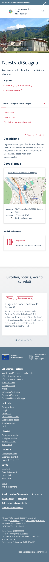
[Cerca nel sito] (43, 11)
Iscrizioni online (8, 385)
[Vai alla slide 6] (30, 340)
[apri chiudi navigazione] (4, 11)
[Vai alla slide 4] (25, 340)
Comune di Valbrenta (11, 391)
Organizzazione (8, 422)
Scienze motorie (24, 85)
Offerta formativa (9, 453)
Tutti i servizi (7, 444)
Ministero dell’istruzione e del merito (17, 373)
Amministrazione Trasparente (15, 494)
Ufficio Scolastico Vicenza (12, 379)
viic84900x (24, 533)
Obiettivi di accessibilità (12, 507)
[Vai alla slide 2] (19, 340)
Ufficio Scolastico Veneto (12, 376)
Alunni (9, 298)
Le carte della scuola (10, 419)
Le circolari (6, 475)
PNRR (4, 483)
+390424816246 (22, 215)
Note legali (22, 498)
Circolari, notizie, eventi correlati (17, 122)
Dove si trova (9, 117)
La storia (5, 426)
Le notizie (6, 468)
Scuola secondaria (13, 90)
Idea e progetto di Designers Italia (32, 551)
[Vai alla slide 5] (28, 340)
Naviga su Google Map (23, 218)
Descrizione (9, 112)
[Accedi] (44, 2)
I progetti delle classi (10, 460)
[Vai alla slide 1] (16, 340)
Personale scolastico (10, 435)
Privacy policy (8, 498)
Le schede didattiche (10, 456)
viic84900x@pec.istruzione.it (13, 526)
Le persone (6, 413)
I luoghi (5, 410)
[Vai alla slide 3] (22, 340)
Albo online (6, 478)
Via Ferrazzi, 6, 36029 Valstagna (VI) (22, 517)
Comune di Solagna (10, 395)
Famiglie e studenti (10, 438)
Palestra (9, 85)
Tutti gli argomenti (9, 486)
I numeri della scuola (10, 416)
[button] (24, 103)
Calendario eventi (9, 472)
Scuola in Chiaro (8, 382)
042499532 (14, 520)
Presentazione (8, 407)
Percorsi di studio (9, 441)
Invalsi (4, 388)
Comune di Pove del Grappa (13, 398)
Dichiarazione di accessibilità (14, 503)
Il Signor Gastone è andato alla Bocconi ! (21, 305)
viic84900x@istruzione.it (35, 520)
